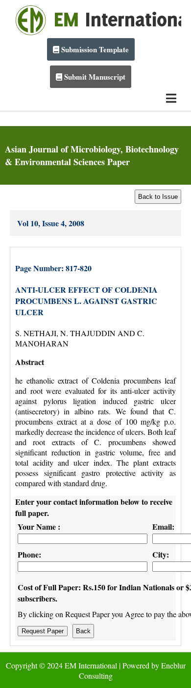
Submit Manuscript (93, 76)
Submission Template (94, 49)
